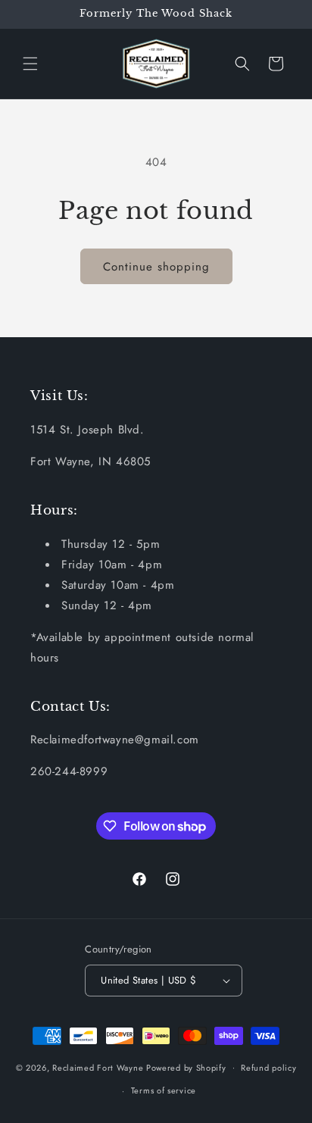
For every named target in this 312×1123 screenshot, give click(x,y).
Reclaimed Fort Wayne (97, 1067)
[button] (30, 63)
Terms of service (163, 1090)
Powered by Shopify (186, 1067)
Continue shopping (156, 266)
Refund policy (268, 1068)
